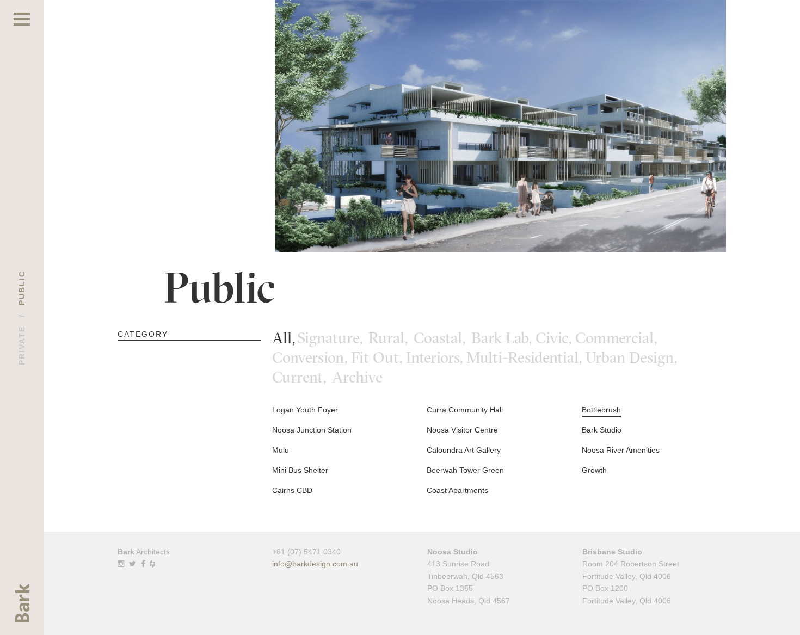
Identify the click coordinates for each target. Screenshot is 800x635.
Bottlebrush (601, 409)
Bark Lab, (503, 338)
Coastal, (441, 338)
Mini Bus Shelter (300, 470)
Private (21, 345)
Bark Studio (601, 430)
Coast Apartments (457, 490)
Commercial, (618, 338)
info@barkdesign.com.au (315, 563)
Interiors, (436, 357)
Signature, (331, 338)
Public (21, 287)
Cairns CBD (292, 490)
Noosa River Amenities (621, 450)
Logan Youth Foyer (305, 409)
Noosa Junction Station (312, 430)
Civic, (555, 338)
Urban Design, (633, 357)
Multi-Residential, (526, 357)
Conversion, (311, 357)
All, (283, 338)
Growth (594, 470)
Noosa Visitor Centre (462, 430)
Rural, (389, 338)
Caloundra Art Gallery (464, 450)
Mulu (280, 450)
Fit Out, (378, 357)
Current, (301, 377)
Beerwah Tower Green (465, 470)
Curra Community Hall (465, 409)
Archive (357, 377)
